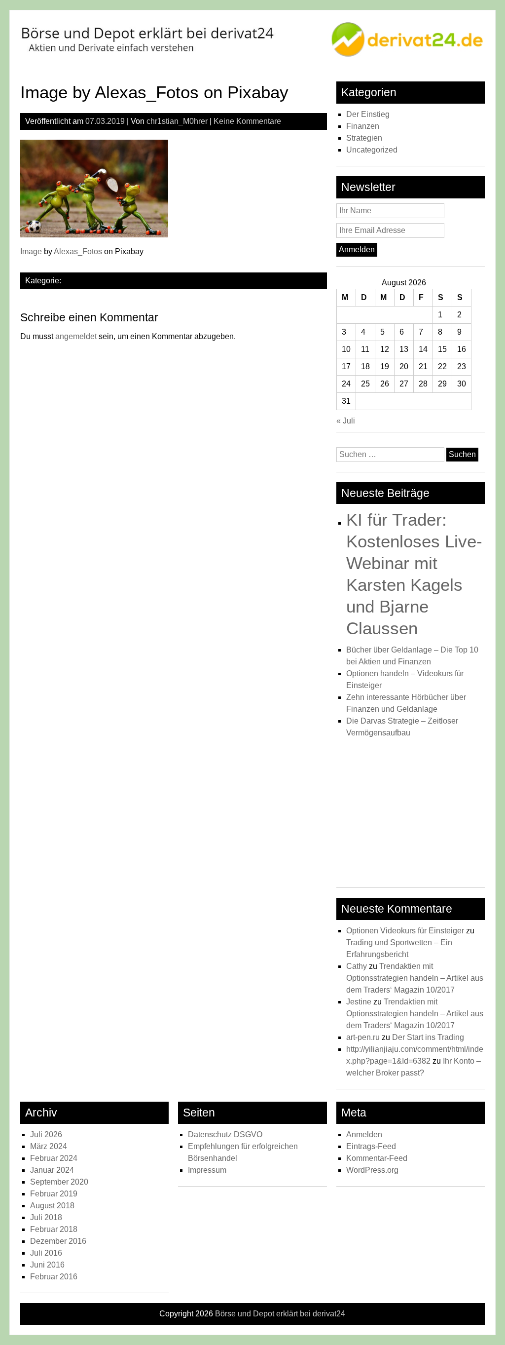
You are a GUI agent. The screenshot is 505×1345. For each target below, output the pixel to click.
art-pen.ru (363, 1037)
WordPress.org (372, 1170)
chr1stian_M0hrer (177, 121)
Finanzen (362, 126)
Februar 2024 (53, 1158)
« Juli (345, 421)
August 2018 (52, 1205)
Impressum (207, 1170)
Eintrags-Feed (371, 1146)
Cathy (356, 966)
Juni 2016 (47, 1265)
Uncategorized (371, 150)
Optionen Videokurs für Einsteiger (405, 930)
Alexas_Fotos (78, 251)
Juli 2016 (46, 1253)
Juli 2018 (46, 1217)
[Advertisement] (410, 821)
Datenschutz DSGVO (225, 1134)
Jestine (358, 1002)
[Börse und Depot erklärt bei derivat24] (252, 55)
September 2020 (59, 1182)
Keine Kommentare (247, 121)
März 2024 (48, 1146)
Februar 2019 (53, 1194)
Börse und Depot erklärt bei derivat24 (280, 1313)
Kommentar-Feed (376, 1158)
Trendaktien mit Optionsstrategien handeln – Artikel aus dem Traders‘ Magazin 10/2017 (414, 978)
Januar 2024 (52, 1170)
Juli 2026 (46, 1134)
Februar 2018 (53, 1229)
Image (31, 251)
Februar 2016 (53, 1276)
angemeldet (76, 336)
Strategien (364, 138)
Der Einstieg (368, 114)
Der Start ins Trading (428, 1037)
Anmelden (364, 1134)
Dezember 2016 (58, 1241)
